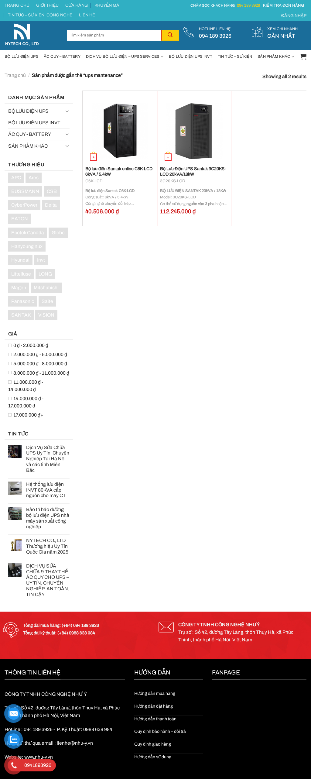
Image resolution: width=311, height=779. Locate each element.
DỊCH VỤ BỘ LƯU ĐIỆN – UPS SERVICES (122, 56)
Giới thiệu (47, 5)
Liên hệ (87, 15)
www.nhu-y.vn (38, 757)
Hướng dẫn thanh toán (155, 719)
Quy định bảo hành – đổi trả (160, 731)
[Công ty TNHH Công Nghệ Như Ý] (31, 35)
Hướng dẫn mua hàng (154, 693)
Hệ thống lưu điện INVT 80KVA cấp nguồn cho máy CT (46, 490)
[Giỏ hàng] (303, 56)
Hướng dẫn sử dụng (152, 757)
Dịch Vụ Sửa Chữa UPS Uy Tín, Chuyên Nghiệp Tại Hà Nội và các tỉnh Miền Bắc (47, 459)
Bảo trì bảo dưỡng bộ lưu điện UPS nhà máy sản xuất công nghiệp (47, 518)
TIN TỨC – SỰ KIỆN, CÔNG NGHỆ (40, 15)
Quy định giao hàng (152, 744)
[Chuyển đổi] (67, 111)
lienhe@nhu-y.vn (75, 743)
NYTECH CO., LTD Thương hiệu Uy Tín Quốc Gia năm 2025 (47, 546)
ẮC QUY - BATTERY (29, 134)
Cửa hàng (76, 5)
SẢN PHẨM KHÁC (274, 56)
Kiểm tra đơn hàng (283, 5)
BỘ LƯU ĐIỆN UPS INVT (190, 56)
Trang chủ (17, 5)
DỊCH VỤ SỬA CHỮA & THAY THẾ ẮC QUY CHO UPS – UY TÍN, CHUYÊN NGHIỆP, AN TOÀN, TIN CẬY (47, 580)
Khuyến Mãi (107, 5)
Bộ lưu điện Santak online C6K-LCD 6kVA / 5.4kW (118, 171)
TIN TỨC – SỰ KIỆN (235, 56)
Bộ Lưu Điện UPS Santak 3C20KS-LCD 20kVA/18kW (193, 171)
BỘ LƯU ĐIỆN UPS (21, 56)
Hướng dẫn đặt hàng (153, 706)
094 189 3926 (248, 5)
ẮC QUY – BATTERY (62, 56)
